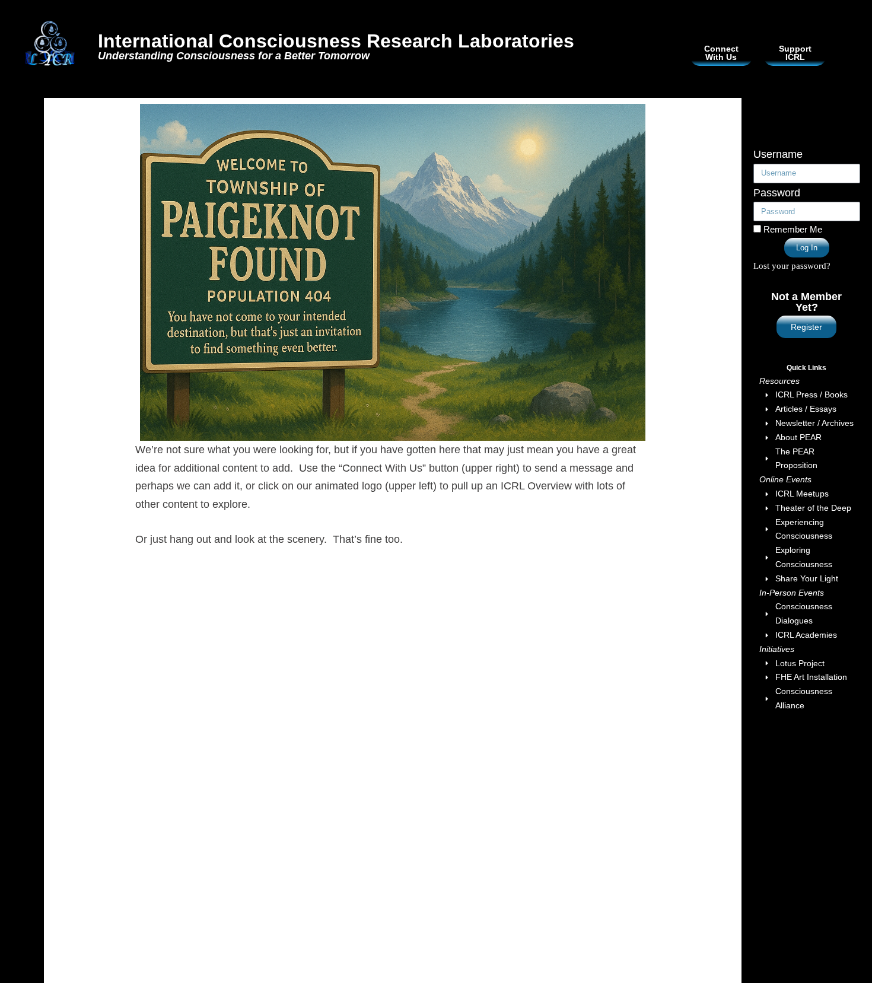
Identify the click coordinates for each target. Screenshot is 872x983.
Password (776, 193)
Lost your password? (791, 265)
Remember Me (791, 229)
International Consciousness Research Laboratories (336, 41)
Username (778, 154)
